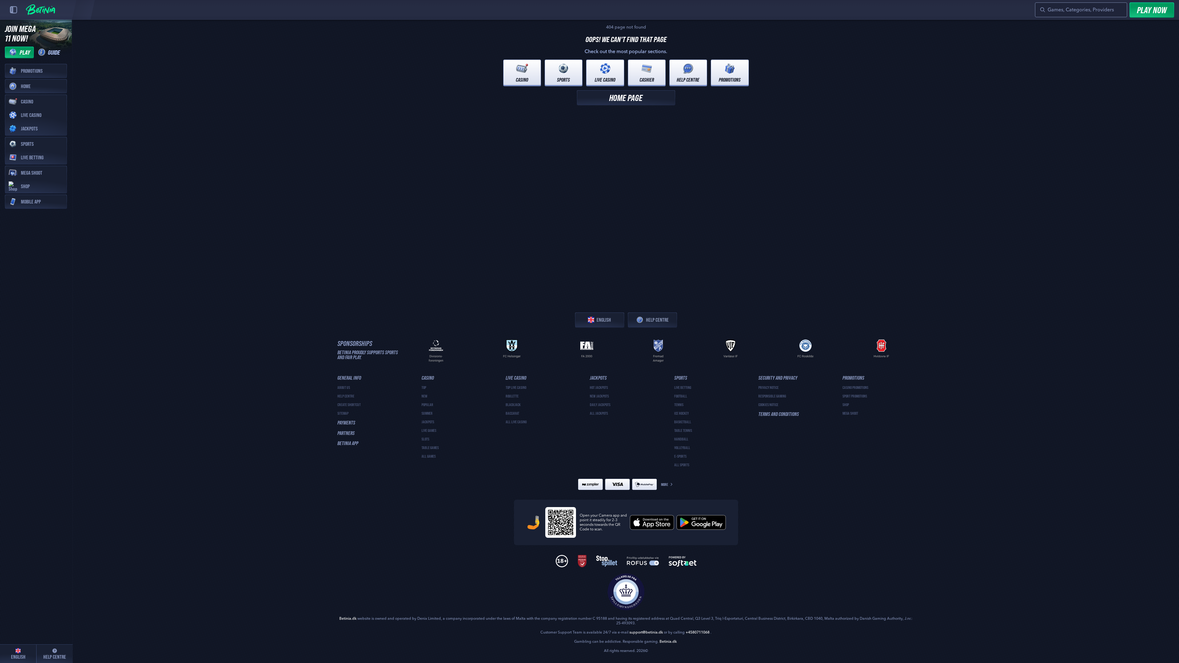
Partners (346, 433)
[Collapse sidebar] (13, 10)
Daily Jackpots (600, 404)
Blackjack (513, 404)
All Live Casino (516, 422)
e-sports (680, 456)
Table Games (430, 447)
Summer (427, 413)
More (664, 484)
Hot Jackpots (599, 387)
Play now (1152, 10)
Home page (626, 97)
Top (424, 387)
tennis (678, 404)
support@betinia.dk (646, 632)
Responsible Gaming (772, 396)
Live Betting (682, 387)
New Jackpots (599, 396)
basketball (682, 422)
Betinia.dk (347, 618)
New (424, 396)
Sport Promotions (854, 396)
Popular (427, 404)
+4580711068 (698, 632)
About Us (343, 387)
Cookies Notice (768, 404)
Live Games (429, 430)
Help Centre (657, 320)
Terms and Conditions (778, 414)
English (604, 320)
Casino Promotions (855, 387)
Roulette (512, 396)
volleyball (682, 447)
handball (681, 439)
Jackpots (428, 422)
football (680, 396)
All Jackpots (599, 413)
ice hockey (681, 413)
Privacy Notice (768, 387)
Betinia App (347, 443)
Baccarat (512, 413)
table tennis (683, 430)
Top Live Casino (516, 387)
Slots (425, 439)
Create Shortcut (349, 404)
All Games (429, 456)
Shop (845, 404)
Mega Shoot (850, 413)
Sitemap (342, 413)
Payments (346, 422)
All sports (681, 465)
